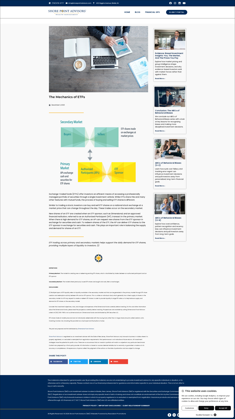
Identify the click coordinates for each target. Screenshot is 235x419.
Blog (137, 12)
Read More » (160, 78)
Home (127, 12)
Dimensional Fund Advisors (86, 329)
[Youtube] (184, 3)
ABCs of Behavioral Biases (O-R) (168, 219)
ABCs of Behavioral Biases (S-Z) (168, 164)
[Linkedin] (180, 3)
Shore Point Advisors (55, 337)
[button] (58, 361)
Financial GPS (152, 12)
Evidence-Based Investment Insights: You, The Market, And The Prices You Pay (169, 55)
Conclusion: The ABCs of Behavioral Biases (167, 111)
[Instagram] (175, 3)
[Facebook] (170, 3)
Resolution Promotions (117, 414)
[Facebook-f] (169, 415)
